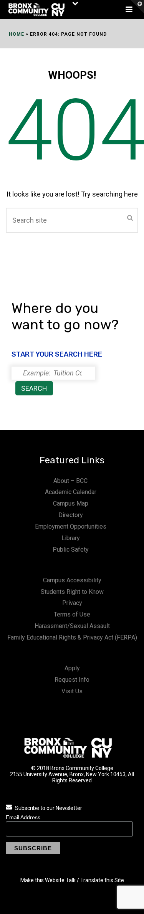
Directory (70, 515)
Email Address (23, 817)
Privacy (72, 603)
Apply (72, 668)
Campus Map (70, 503)
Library (70, 538)
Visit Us (72, 691)
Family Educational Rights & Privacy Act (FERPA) (72, 637)
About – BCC (70, 480)
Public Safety (71, 549)
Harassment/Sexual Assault (72, 626)
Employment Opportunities (70, 526)
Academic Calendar (70, 492)
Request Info (72, 679)
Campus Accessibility (72, 580)
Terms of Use (72, 614)
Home (16, 34)
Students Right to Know (72, 591)
